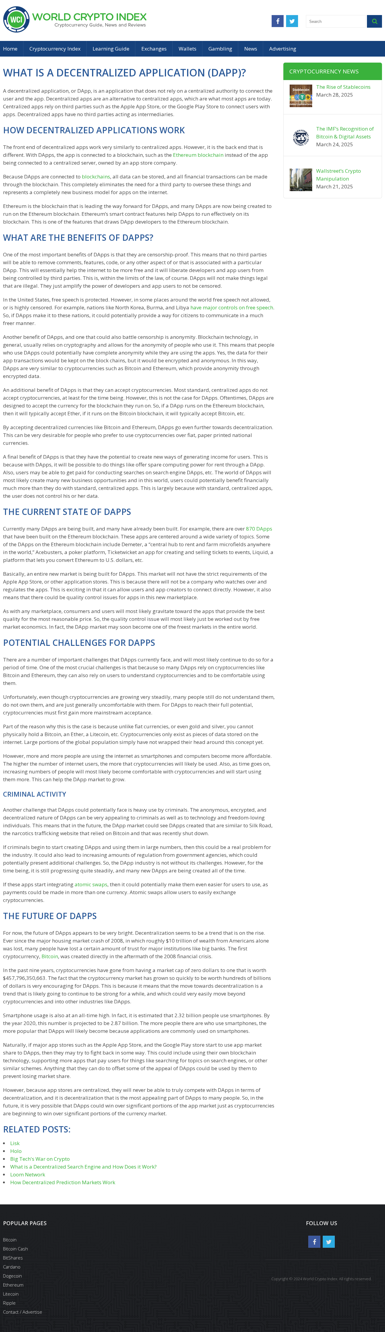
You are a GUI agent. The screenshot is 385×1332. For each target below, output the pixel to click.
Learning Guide (111, 48)
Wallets (187, 48)
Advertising (282, 48)
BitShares (13, 1258)
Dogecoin (12, 1276)
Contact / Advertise (22, 1312)
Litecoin (11, 1294)
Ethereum (13, 1285)
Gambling (220, 48)
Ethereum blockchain (198, 154)
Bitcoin (50, 956)
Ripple (9, 1303)
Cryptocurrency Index (55, 48)
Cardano (11, 1267)
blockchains (96, 176)
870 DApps (259, 528)
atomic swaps (91, 884)
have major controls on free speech (231, 307)
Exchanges (154, 48)
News (250, 48)
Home (10, 48)
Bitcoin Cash (15, 1249)
